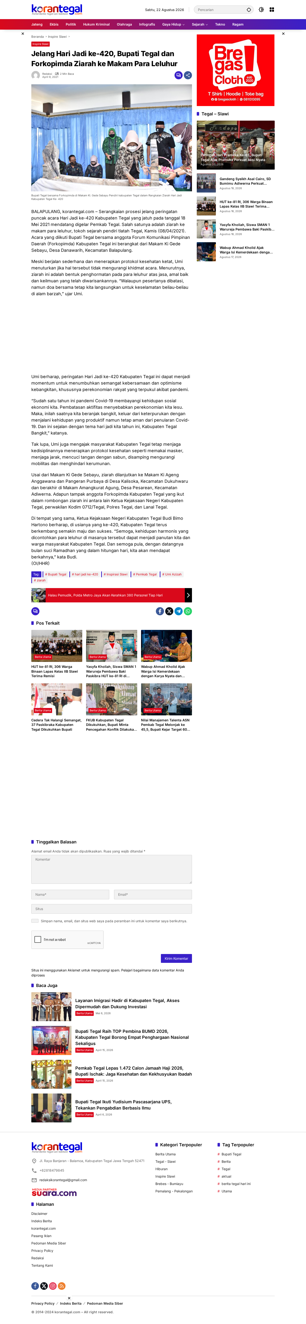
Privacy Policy (42, 1251)
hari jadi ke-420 (86, 574)
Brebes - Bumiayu (169, 1184)
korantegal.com (43, 1228)
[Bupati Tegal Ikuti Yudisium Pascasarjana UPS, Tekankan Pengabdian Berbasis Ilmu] (51, 1108)
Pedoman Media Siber (48, 1243)
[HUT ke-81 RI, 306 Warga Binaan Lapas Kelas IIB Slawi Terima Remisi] (56, 646)
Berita (226, 1161)
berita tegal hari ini (236, 1184)
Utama (227, 1191)
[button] (249, 9)
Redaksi (47, 74)
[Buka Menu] (272, 9)
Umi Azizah (173, 574)
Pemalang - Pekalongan (174, 1191)
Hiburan (161, 1169)
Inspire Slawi (41, 44)
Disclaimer (39, 1213)
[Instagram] (53, 1286)
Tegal (226, 1169)
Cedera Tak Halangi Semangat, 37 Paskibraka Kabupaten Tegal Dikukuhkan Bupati (56, 724)
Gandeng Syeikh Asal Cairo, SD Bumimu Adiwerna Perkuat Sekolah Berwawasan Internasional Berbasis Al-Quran (246, 181)
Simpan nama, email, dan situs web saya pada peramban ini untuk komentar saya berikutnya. (114, 921)
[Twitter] (169, 611)
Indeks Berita (41, 1221)
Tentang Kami (42, 1265)
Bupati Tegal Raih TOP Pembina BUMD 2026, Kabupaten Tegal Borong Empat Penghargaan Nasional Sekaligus (132, 1037)
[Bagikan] (188, 75)
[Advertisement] (111, 335)
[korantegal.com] (56, 9)
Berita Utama (43, 657)
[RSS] (62, 1286)
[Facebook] (160, 611)
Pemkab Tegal (146, 574)
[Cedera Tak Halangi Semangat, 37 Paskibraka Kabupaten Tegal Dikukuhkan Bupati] (56, 699)
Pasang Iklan (41, 1236)
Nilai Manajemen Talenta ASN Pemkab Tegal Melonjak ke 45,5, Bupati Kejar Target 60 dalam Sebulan (165, 725)
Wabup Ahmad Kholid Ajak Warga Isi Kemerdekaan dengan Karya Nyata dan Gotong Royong (163, 671)
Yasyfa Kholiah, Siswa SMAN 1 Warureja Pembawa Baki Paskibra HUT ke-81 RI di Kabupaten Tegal (111, 671)
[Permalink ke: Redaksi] (36, 75)
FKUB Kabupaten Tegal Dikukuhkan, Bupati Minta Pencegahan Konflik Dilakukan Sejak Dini (111, 725)
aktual (226, 1176)
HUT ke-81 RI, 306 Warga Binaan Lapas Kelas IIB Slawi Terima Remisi (54, 671)
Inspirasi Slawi (117, 574)
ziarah (41, 580)
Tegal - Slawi (165, 1161)
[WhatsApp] (188, 611)
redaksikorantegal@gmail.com (63, 1180)
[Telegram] (179, 611)
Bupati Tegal (57, 574)
